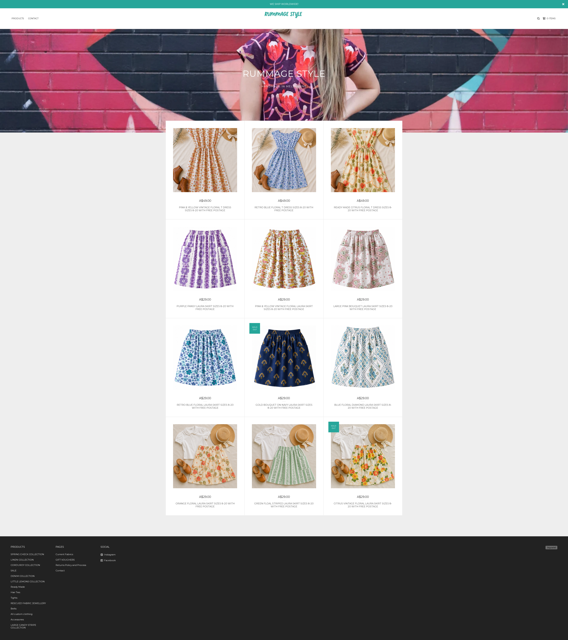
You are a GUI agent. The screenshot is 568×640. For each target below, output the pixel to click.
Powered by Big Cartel (551, 547)
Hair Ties (15, 592)
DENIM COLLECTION (23, 576)
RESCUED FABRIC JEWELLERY (28, 603)
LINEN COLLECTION (22, 559)
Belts (13, 608)
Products (18, 18)
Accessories (17, 619)
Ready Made (18, 586)
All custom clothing (21, 614)
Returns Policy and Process (71, 565)
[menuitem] (18, 18)
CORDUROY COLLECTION (25, 565)
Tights (14, 597)
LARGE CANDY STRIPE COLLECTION (23, 626)
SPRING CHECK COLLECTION (27, 554)
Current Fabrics (64, 554)
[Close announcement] (563, 4)
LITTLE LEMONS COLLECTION (28, 581)
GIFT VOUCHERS (65, 559)
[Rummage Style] (283, 18)
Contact (33, 18)
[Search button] (538, 18)
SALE (13, 570)
